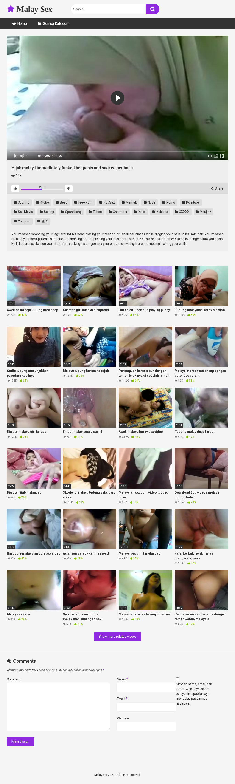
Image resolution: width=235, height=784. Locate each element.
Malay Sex (33, 9)
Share (219, 188)
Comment (14, 679)
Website (123, 718)
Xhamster (119, 212)
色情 (44, 221)
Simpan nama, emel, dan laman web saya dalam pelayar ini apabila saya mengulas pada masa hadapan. (194, 693)
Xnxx (141, 212)
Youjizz (205, 212)
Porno (170, 202)
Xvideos (162, 212)
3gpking (23, 202)
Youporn (23, 221)
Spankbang (73, 212)
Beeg (63, 202)
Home (22, 23)
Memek (131, 202)
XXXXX (183, 212)
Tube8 (97, 212)
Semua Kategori (55, 23)
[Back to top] (219, 770)
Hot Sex (109, 202)
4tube (44, 202)
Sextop (48, 212)
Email (122, 699)
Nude (151, 202)
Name (122, 679)
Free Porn (85, 202)
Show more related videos (118, 636)
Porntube (192, 202)
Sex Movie (25, 212)
